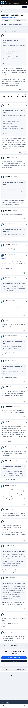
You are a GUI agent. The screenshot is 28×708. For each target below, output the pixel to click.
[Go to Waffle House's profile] (2, 211)
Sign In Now (14, 661)
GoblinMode (8, 613)
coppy (6, 223)
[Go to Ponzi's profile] (2, 301)
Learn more (3, 2)
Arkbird (7, 104)
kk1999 (6, 577)
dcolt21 (6, 521)
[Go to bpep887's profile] (2, 632)
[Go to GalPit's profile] (2, 387)
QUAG (5, 24)
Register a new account (14, 657)
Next (23, 31)
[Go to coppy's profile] (2, 224)
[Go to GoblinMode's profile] (2, 614)
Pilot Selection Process (16, 24)
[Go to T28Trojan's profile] (2, 35)
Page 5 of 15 (13, 31)
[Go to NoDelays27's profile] (2, 461)
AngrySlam (7, 157)
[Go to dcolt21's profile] (2, 521)
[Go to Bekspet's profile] (2, 320)
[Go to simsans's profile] (2, 486)
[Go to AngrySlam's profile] (2, 158)
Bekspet (21, 40)
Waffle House (8, 210)
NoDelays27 (8, 460)
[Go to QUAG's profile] (2, 24)
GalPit (6, 386)
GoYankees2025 (9, 406)
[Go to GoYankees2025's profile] (2, 407)
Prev (5, 31)
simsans (7, 485)
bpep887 (7, 632)
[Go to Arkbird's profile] (2, 105)
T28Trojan (7, 35)
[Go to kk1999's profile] (2, 578)
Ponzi (6, 300)
